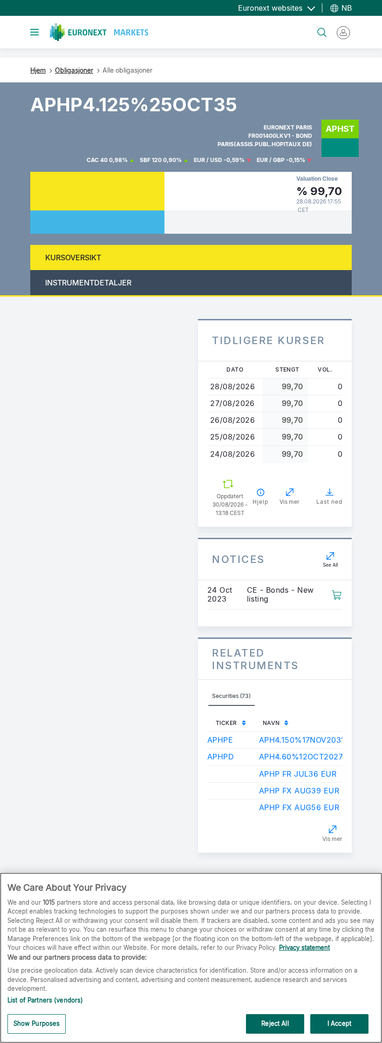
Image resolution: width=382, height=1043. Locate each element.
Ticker (226, 722)
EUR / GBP (271, 159)
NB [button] (345, 8)
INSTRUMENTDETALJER (88, 282)
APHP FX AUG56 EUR (299, 807)
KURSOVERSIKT (73, 257)
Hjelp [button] (260, 501)
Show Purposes (37, 1023)
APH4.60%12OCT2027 (301, 756)
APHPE (220, 740)
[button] (336, 593)
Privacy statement (304, 947)
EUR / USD (208, 159)
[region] (191, 958)
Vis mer (332, 838)
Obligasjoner (74, 70)
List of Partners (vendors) (45, 1000)
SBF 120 (151, 159)
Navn (271, 722)
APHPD (220, 756)
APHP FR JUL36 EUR (297, 774)
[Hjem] (99, 32)
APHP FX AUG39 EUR (299, 790)
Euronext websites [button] (271, 8)
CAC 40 (97, 159)
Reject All (274, 1023)
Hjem (38, 70)
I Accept (339, 1023)
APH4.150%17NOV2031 (302, 740)
